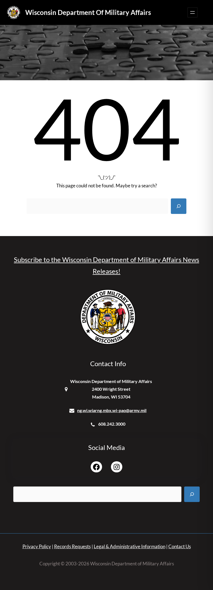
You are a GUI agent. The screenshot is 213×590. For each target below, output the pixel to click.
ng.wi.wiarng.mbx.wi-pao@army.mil (111, 410)
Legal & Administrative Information (129, 546)
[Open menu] (192, 12)
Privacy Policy (36, 546)
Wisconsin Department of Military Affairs (88, 12)
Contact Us (179, 546)
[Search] (178, 206)
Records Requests (72, 546)
